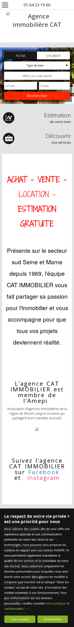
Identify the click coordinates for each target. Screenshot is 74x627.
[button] (20, 55)
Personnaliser (53, 619)
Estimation (57, 117)
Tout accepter (19, 619)
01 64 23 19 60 (37, 5)
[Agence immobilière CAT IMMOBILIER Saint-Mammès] (37, 41)
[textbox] (37, 76)
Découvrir (58, 138)
